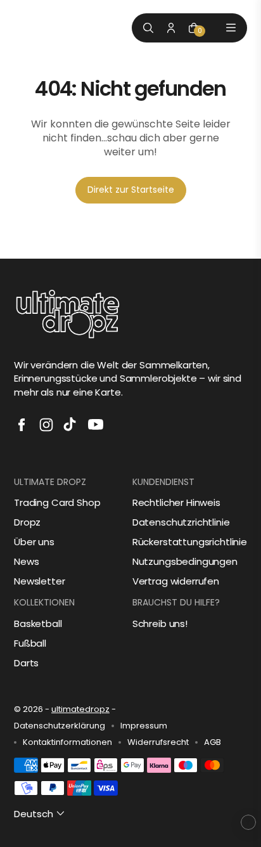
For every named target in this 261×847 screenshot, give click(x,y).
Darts (26, 662)
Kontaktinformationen (67, 742)
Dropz (27, 522)
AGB (212, 742)
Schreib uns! (160, 623)
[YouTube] (95, 424)
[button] (40, 813)
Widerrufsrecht (158, 742)
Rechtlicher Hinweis (176, 502)
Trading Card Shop (57, 502)
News (26, 561)
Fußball (30, 643)
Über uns (34, 541)
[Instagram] (46, 424)
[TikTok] (71, 424)
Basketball (38, 623)
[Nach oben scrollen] (248, 822)
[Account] (171, 27)
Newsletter (39, 581)
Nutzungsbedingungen (185, 561)
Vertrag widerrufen (175, 581)
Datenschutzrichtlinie (181, 522)
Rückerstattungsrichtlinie (189, 541)
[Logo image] (42, 27)
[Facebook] (21, 424)
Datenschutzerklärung (59, 726)
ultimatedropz (80, 709)
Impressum (143, 726)
